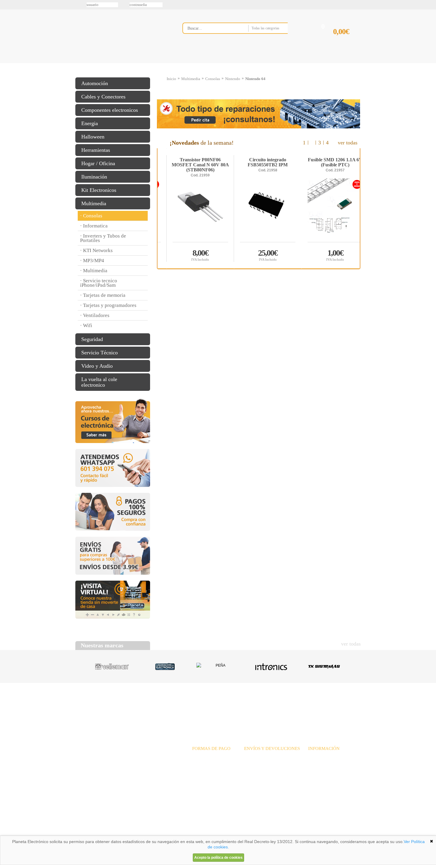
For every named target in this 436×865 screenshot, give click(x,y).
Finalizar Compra (346, 41)
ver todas (347, 143)
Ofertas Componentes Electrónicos (163, 63)
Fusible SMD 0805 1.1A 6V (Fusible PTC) (258, 162)
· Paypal (199, 763)
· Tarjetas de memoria (102, 295)
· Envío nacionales (259, 756)
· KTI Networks (96, 250)
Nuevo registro (267, 4)
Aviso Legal (90, 833)
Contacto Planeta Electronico (340, 63)
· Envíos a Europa (259, 763)
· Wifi (86, 325)
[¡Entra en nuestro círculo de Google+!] (6, 61)
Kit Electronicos (98, 190)
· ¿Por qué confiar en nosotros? (334, 763)
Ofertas (265, 705)
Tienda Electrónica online (122, 33)
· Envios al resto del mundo (267, 769)
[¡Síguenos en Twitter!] (6, 24)
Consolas (212, 79)
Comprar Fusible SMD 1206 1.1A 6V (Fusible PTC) (191, 255)
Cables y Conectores (103, 97)
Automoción (94, 83)
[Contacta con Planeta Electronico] (243, 40)
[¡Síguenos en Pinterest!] (6, 49)
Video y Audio (97, 366)
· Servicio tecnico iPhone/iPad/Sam (98, 283)
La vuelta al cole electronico (99, 382)
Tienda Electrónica (87, 63)
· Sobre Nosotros (322, 756)
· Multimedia (93, 270)
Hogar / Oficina (98, 163)
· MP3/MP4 (92, 260)
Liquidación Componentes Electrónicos (204, 63)
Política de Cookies (177, 833)
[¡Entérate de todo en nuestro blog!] (6, 86)
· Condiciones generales (328, 769)
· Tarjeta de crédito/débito (214, 769)
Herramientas (95, 150)
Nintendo (232, 79)
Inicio (171, 79)
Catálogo (320, 705)
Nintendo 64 (255, 79)
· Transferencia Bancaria (212, 756)
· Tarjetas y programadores (108, 305)
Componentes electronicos (109, 110)
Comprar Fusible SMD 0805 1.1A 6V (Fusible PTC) (258, 255)
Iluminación (94, 177)
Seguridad (92, 339)
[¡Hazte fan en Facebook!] (6, 36)
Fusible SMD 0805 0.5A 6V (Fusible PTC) (326, 162)
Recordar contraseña (218, 4)
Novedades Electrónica (121, 63)
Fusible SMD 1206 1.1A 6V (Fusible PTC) (191, 162)
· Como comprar (322, 776)
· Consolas (91, 216)
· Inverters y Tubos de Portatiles (103, 238)
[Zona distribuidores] (329, 7)
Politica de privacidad (132, 833)
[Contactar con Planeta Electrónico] (124, 763)
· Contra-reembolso (208, 776)
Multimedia (93, 203)
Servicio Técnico (99, 353)
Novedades (239, 705)
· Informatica (94, 226)
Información (293, 63)
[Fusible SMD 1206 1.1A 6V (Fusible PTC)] (191, 210)
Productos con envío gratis (247, 63)
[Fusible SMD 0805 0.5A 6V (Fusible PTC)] (326, 210)
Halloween (92, 137)
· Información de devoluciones (269, 776)
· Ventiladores (94, 315)
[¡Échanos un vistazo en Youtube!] (6, 74)
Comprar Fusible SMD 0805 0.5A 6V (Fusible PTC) (325, 255)
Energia (89, 123)
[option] (258, 208)
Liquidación (292, 705)
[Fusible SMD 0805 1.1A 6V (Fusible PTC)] (258, 210)
